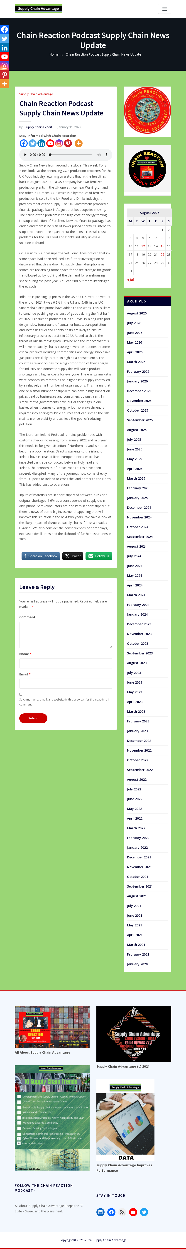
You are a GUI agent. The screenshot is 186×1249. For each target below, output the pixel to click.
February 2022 (138, 838)
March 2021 (136, 944)
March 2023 (136, 711)
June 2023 (134, 682)
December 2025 (139, 391)
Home (54, 54)
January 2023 (137, 731)
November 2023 (139, 634)
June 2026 (134, 332)
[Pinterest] (68, 143)
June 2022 (134, 799)
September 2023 (140, 653)
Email (25, 674)
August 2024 (137, 546)
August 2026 (137, 313)
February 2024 (138, 604)
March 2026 (136, 362)
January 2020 (137, 964)
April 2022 (134, 818)
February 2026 (138, 371)
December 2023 (139, 624)
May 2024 (134, 575)
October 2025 (137, 410)
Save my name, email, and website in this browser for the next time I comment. (64, 702)
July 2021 (134, 906)
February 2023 (138, 721)
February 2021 (138, 954)
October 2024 (137, 527)
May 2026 (134, 342)
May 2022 (134, 808)
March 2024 (136, 595)
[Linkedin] (41, 143)
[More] (79, 143)
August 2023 (137, 663)
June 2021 (134, 915)
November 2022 (139, 750)
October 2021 (137, 876)
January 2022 (137, 847)
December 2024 (139, 507)
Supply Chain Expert (35, 127)
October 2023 (137, 643)
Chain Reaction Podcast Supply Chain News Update (103, 54)
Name (25, 654)
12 (143, 246)
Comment (27, 617)
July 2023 (134, 672)
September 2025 (140, 420)
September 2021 (140, 886)
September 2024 (140, 536)
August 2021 (137, 896)
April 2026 (134, 352)
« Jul (130, 279)
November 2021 (139, 867)
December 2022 (139, 740)
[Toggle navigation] (164, 9)
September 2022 (140, 770)
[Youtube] (50, 143)
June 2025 (134, 449)
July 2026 (134, 323)
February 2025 (138, 488)
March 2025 (136, 478)
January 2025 (137, 498)
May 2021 (134, 925)
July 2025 (134, 439)
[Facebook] (24, 143)
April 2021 (134, 935)
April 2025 (134, 468)
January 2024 (137, 614)
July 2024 (134, 556)
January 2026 (137, 381)
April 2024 (134, 585)
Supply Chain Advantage (36, 94)
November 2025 (139, 400)
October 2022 (137, 760)
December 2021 (139, 857)
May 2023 (134, 692)
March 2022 (136, 828)
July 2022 (134, 789)
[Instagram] (59, 143)
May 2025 (134, 459)
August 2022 (137, 779)
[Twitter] (33, 143)
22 (162, 254)
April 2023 (134, 702)
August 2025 (137, 430)
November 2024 (139, 517)
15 (162, 246)
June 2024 (134, 566)
